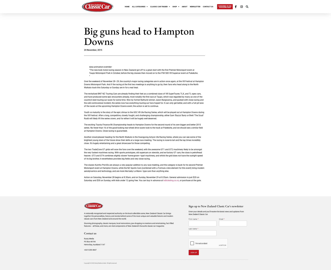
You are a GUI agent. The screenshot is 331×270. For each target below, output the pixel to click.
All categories (138, 7)
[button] (247, 6)
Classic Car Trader (159, 7)
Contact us (208, 7)
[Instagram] (242, 7)
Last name (193, 229)
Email (222, 219)
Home (127, 7)
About (184, 7)
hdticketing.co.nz (171, 180)
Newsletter (195, 7)
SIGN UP (194, 252)
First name (194, 219)
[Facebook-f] (236, 7)
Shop (174, 7)
